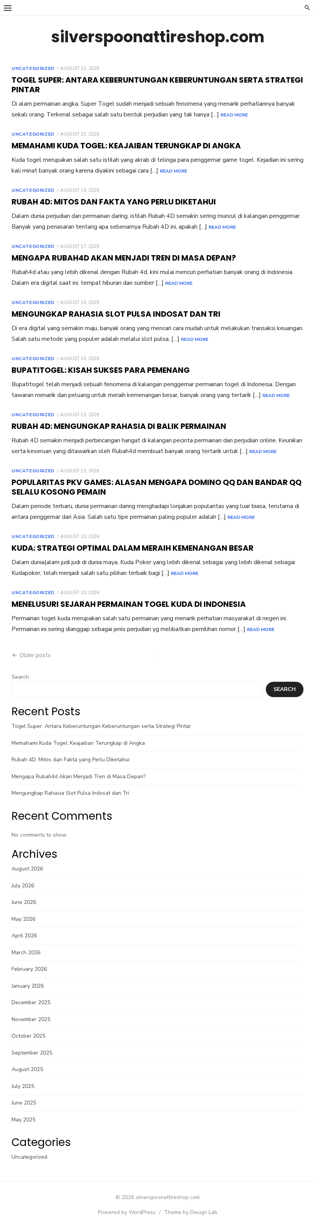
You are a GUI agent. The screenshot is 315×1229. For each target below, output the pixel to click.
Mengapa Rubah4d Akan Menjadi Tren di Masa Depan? (124, 257)
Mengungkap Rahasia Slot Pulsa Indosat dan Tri (116, 314)
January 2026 (28, 986)
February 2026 (29, 969)
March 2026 (26, 952)
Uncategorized (33, 68)
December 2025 (31, 1002)
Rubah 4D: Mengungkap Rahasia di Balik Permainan (119, 426)
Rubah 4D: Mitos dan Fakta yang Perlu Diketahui (114, 201)
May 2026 (23, 919)
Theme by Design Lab (190, 1212)
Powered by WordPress (127, 1212)
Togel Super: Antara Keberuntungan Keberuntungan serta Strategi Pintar (157, 85)
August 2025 (27, 1069)
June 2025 (24, 1102)
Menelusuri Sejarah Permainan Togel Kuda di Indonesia (129, 604)
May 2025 (23, 1119)
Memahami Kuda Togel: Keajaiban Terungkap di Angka (126, 145)
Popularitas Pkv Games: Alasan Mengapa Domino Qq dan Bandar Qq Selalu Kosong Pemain (157, 487)
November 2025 (31, 1019)
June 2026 (24, 902)
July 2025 (23, 1086)
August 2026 (27, 868)
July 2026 (23, 885)
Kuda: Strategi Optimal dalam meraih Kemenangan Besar (133, 548)
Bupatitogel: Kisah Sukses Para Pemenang (101, 370)
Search (20, 677)
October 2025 (28, 1036)
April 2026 (24, 935)
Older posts (35, 655)
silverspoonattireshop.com (157, 37)
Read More (234, 115)
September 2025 (32, 1052)
